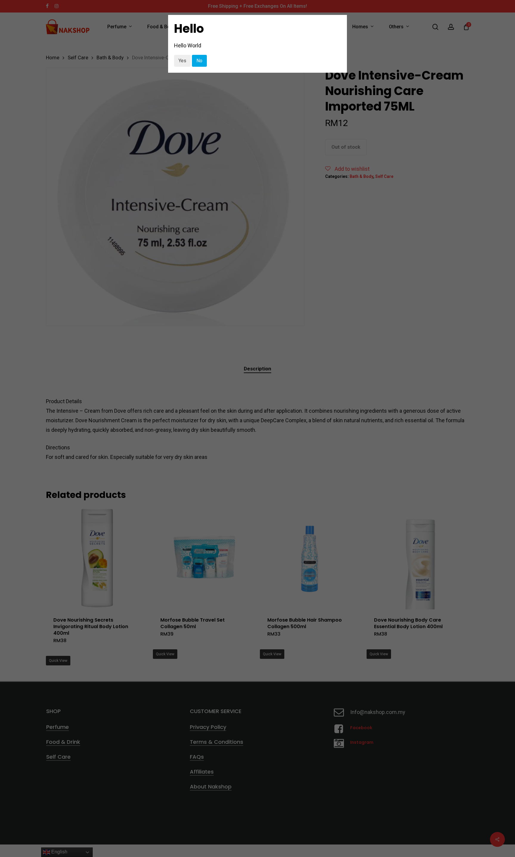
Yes (182, 60)
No (199, 60)
